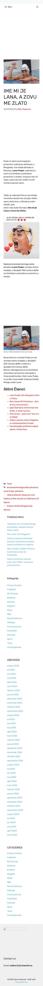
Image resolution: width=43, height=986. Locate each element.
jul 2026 (11, 670)
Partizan (11, 635)
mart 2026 (12, 686)
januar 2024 (13, 793)
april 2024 (12, 781)
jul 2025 (11, 719)
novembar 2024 (14, 752)
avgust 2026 (13, 665)
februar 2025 (13, 740)
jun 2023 (11, 822)
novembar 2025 (14, 703)
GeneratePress (21, 982)
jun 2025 (11, 723)
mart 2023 (12, 835)
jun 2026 (11, 674)
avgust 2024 (13, 764)
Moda (9, 610)
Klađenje (11, 597)
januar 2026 (13, 694)
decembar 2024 (14, 748)
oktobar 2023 (13, 806)
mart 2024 (12, 785)
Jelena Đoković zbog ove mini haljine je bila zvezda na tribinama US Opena (21, 498)
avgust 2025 (13, 715)
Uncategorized (14, 647)
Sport (9, 639)
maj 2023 (11, 826)
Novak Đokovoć (14, 618)
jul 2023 (11, 818)
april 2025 (12, 731)
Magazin (11, 606)
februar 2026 (13, 690)
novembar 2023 (14, 802)
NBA (9, 614)
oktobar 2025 (13, 707)
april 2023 (12, 830)
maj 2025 (11, 727)
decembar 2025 (14, 698)
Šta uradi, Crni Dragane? (18, 534)
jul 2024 (11, 769)
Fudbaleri (11, 589)
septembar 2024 (15, 760)
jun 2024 (11, 773)
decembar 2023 (14, 797)
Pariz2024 (12, 630)
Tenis (9, 484)
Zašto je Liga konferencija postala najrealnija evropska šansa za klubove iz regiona (20, 541)
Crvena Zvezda (14, 585)
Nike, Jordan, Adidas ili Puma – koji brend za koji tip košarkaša (21, 551)
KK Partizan (12, 593)
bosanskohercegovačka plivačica (22, 487)
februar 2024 (13, 789)
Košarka (11, 602)
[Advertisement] (21, 36)
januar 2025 (13, 744)
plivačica (19, 491)
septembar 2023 (15, 810)
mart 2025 (12, 736)
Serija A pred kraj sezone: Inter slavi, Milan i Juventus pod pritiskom (20, 562)
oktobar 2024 (13, 756)
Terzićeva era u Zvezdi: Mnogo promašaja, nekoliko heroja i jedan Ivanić (21, 527)
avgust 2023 (13, 814)
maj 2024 (11, 777)
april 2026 (12, 682)
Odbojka (11, 622)
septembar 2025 (15, 711)
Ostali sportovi (14, 626)
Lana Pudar (9, 491)
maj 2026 (11, 678)
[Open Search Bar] (37, 7)
